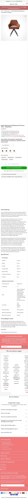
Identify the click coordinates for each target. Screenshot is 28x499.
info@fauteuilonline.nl (7, 449)
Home (2, 11)
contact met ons (9, 136)
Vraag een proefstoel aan (17, 135)
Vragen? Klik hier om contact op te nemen (14, 171)
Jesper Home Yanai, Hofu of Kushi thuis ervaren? (14, 7)
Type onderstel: (4, 148)
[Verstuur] (25, 485)
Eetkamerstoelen (7, 11)
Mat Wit (11, 159)
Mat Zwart (4, 157)
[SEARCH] (4, 4)
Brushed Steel (4, 159)
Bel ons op (14, 1)
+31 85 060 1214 (5, 447)
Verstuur (24, 346)
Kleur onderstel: (4, 155)
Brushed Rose (18, 157)
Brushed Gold (11, 157)
